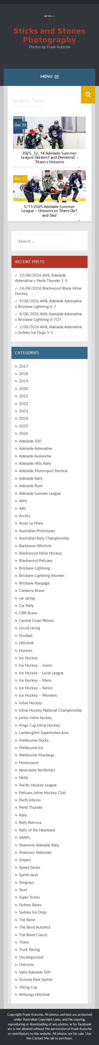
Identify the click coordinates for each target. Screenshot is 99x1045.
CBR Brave (28, 613)
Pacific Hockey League (38, 785)
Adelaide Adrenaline (35, 449)
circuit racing (29, 628)
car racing (27, 598)
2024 (23, 419)
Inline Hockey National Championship (50, 710)
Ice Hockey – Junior (35, 665)
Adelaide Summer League (40, 494)
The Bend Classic (33, 935)
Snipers (25, 860)
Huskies (25, 651)
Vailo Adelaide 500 (35, 972)
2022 (23, 404)
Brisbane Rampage (34, 583)
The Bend (27, 920)
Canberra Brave (31, 591)
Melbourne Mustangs (37, 755)
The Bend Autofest (34, 927)
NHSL (24, 778)
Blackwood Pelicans (36, 561)
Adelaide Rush (31, 486)
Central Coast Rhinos (36, 621)
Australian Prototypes (37, 531)
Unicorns (26, 965)
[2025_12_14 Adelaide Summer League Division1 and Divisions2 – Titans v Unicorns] (49, 142)
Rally (23, 815)
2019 (23, 381)
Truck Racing (29, 950)
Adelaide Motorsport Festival (43, 471)
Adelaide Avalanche (35, 456)
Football (25, 636)
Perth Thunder (31, 808)
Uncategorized (31, 957)
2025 (23, 426)
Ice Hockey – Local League (41, 673)
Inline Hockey (30, 703)
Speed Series (29, 868)
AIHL (23, 501)
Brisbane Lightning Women (41, 576)
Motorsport (28, 763)
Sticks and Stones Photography (49, 35)
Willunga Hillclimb (34, 995)
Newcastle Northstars (37, 770)
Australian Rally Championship (44, 538)
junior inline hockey (35, 718)
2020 (23, 389)
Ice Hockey (28, 658)
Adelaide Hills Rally (35, 464)
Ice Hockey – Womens (38, 695)
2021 (23, 396)
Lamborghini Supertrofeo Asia (43, 733)
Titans (24, 942)
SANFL (24, 838)
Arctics (24, 516)
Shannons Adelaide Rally (39, 845)
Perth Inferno (30, 800)
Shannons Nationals (35, 853)
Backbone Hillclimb (35, 546)
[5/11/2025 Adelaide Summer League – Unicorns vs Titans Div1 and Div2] (49, 195)
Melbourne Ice (31, 748)
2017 (23, 366)
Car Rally (26, 606)
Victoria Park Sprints (36, 980)
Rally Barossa (30, 823)
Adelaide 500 (30, 441)
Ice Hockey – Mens (35, 680)
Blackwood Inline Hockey (40, 553)
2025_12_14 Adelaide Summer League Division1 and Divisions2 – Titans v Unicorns (49, 157)
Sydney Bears (30, 905)
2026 (23, 434)
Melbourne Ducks (34, 740)
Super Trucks (29, 897)
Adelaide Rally (31, 479)
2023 (23, 411)
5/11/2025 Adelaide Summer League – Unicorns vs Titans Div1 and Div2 (49, 210)
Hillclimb (26, 643)
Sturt (23, 890)
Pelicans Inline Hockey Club (42, 793)
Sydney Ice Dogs (33, 912)
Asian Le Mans (31, 523)
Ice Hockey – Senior (36, 688)
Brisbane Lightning (34, 568)
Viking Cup (28, 987)
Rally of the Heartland (37, 830)
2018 (23, 374)
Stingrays (26, 883)
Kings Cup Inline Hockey (39, 725)
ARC (22, 509)
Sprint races (28, 875)
